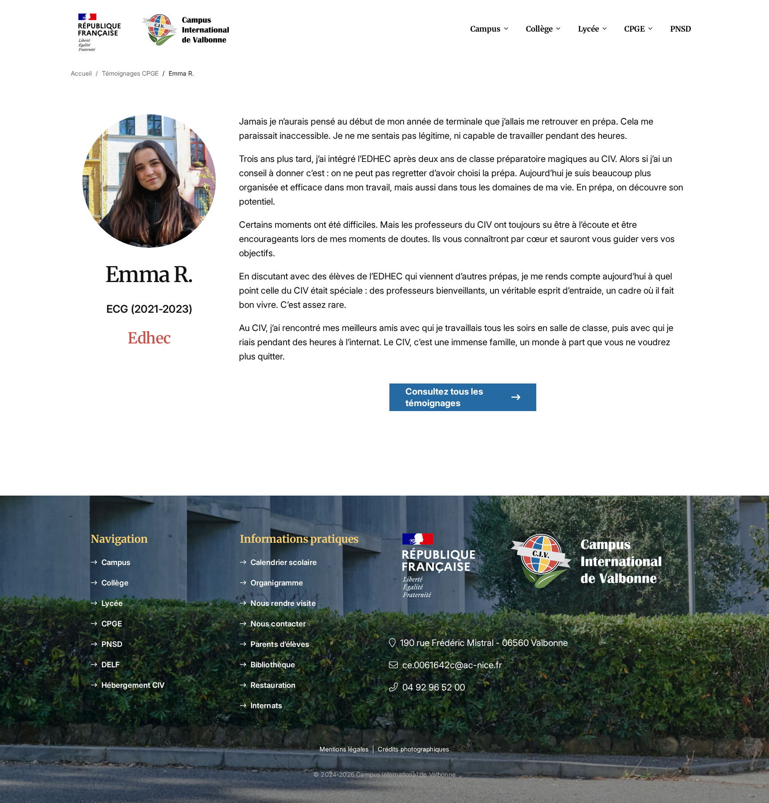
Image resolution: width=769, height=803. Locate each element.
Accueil (81, 73)
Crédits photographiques (413, 749)
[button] (462, 397)
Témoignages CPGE (130, 73)
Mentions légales (344, 749)
